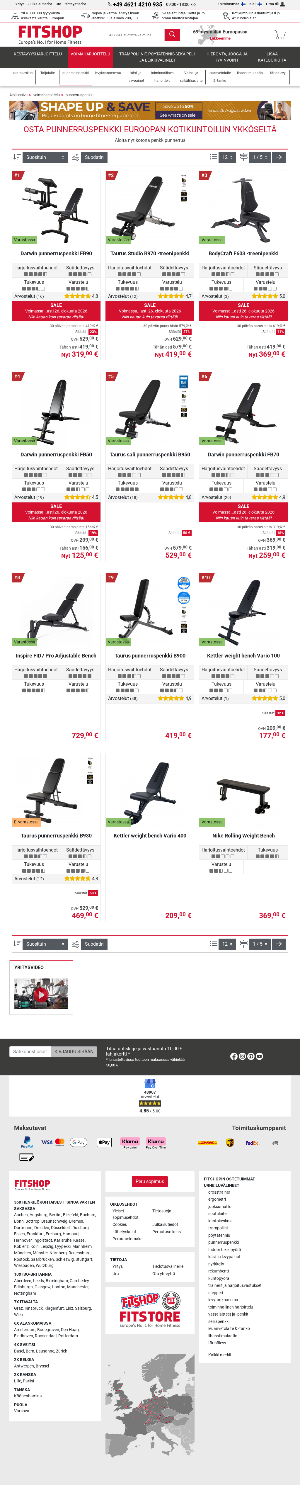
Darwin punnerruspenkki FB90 (56, 253)
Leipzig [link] (46, 1246)
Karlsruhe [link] (62, 1240)
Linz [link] (69, 1308)
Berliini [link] (55, 1214)
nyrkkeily (216, 1264)
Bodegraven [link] (48, 1329)
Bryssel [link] (42, 1366)
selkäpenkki (218, 1321)
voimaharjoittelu (90, 54)
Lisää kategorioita (272, 57)
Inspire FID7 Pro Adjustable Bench (56, 656)
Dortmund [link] (23, 1227)
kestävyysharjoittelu (38, 54)
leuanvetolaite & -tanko (229, 1328)
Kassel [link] (79, 1240)
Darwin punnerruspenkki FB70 (243, 454)
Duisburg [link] (80, 1227)
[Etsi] (172, 35)
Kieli (252, 4)
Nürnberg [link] (58, 1252)
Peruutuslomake (127, 1238)
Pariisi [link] (28, 1381)
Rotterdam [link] (68, 1335)
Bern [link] (30, 1351)
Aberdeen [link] (22, 1280)
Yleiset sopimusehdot (125, 1214)
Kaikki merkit (219, 1355)
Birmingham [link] (57, 1280)
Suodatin (94, 157)
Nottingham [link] (25, 1293)
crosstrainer (219, 1192)
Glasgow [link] (42, 1286)
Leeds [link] (38, 1280)
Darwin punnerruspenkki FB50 (56, 454)
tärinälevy (217, 1342)
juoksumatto (219, 1206)
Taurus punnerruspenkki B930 (56, 835)
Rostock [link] (21, 1259)
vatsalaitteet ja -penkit (228, 1314)
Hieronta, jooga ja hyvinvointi (227, 57)
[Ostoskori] (282, 35)
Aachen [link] (21, 1214)
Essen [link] (19, 1233)
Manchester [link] (77, 1286)
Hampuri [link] (71, 1233)
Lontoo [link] (58, 1286)
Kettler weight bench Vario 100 (243, 656)
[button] (279, 157)
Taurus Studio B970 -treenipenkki (150, 253)
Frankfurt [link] (35, 1233)
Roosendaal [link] (46, 1335)
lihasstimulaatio (222, 1335)
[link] (234, 1057)
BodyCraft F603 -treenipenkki (244, 253)
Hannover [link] (23, 1240)
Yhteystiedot (75, 4)
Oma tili (272, 4)
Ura (58, 4)
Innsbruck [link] (34, 1308)
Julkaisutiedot (40, 4)
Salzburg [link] (83, 1308)
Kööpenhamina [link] (28, 1396)
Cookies (119, 1224)
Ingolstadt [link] (42, 1240)
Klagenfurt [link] (54, 1308)
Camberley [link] (79, 1280)
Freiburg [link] (53, 1233)
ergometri (217, 1199)
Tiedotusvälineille (167, 1266)
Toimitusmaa (228, 4)
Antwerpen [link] (24, 1366)
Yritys (20, 4)
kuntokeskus (219, 1221)
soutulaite (217, 1213)
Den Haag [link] (70, 1329)
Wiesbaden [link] (24, 1265)
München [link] (22, 1252)
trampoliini (218, 1228)
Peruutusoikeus (166, 1231)
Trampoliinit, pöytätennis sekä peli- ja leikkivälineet (157, 57)
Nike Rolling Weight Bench (243, 835)
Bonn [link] (19, 1221)
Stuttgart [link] (84, 1259)
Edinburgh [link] (23, 1286)
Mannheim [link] (82, 1246)
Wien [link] (18, 1314)
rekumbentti (219, 1271)
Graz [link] (18, 1308)
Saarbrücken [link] (42, 1259)
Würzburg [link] (45, 1265)
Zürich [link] (61, 1351)
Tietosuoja (161, 1211)
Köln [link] (34, 1246)
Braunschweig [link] (54, 1221)
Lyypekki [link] (63, 1246)
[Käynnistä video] (41, 994)
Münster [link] (40, 1252)
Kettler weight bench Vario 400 (150, 835)
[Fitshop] (50, 34)
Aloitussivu (18, 95)
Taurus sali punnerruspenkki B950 (150, 454)
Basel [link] (19, 1351)
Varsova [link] (21, 1410)
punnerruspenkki (79, 95)
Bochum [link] (87, 1214)
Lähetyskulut (124, 1231)
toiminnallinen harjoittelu (230, 1307)
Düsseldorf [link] (61, 1227)
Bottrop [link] (32, 1221)
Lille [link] (17, 1381)
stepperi (215, 1292)
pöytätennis (219, 1235)
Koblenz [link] (21, 1246)
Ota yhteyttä (163, 1273)
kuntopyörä (218, 1278)
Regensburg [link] (80, 1252)
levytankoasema (223, 1299)
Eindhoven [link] (23, 1335)
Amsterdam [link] (24, 1329)
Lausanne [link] (45, 1351)
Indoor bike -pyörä (224, 1249)
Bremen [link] (76, 1221)
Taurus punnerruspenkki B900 (150, 656)
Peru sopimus (150, 1181)
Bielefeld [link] (70, 1214)
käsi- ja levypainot (224, 1256)
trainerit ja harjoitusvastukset (235, 1285)
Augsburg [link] (38, 1214)
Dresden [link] (41, 1227)
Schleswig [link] (65, 1259)
